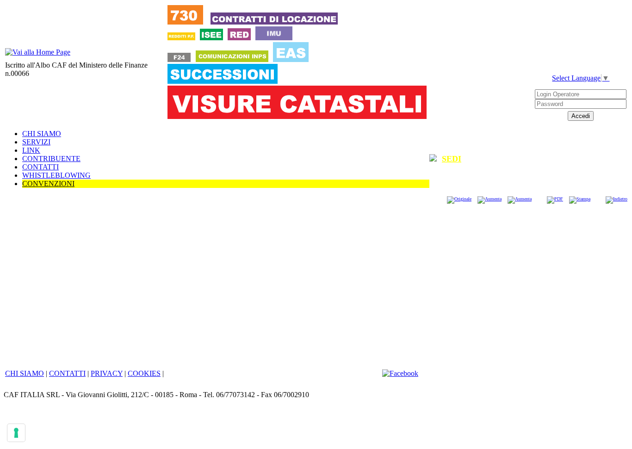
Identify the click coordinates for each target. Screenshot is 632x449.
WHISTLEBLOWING (56, 175)
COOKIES (144, 373)
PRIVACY (107, 373)
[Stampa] (579, 198)
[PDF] (555, 198)
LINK (31, 150)
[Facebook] (400, 373)
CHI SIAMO (41, 133)
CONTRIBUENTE (51, 158)
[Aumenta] (489, 198)
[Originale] (459, 198)
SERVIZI (36, 142)
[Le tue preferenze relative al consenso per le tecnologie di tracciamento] (16, 433)
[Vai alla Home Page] (37, 52)
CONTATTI (40, 167)
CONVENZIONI (48, 183)
